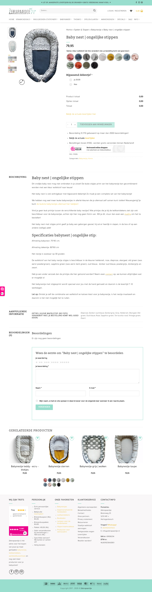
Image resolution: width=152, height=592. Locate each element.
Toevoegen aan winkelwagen (96, 125)
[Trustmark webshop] (97, 148)
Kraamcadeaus (23, 19)
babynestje (21, 550)
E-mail (92, 388)
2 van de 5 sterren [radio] (40, 362)
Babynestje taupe (127, 467)
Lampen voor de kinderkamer (63, 523)
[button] (116, 11)
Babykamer (65, 19)
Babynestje (96, 30)
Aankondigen (107, 19)
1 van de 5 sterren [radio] (36, 362)
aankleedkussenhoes (17, 556)
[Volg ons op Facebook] (136, 2)
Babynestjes (62, 507)
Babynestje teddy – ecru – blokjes (25, 469)
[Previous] (22, 56)
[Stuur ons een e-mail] (142, 2)
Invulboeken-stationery (45, 19)
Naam (39, 388)
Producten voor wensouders (63, 531)
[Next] (59, 56)
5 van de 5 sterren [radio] (64, 362)
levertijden (90, 138)
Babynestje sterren (59, 467)
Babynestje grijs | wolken (93, 467)
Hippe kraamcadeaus (65, 527)
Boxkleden (61, 518)
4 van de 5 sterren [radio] (54, 362)
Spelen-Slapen (91, 19)
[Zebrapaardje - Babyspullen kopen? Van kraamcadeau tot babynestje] (22, 11)
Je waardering (41, 358)
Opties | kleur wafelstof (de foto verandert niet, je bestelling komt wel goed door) (97, 51)
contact (109, 274)
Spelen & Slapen (81, 30)
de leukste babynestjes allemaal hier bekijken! (57, 204)
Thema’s (77, 19)
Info (136, 19)
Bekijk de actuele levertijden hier (81, 114)
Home (11, 19)
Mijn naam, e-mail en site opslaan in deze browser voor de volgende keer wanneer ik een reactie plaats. (82, 401)
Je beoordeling (42, 367)
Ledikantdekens (63, 515)
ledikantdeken (14, 553)
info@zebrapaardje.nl (111, 531)
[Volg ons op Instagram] (139, 2)
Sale (130, 19)
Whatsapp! (112, 525)
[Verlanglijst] (131, 10)
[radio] (70, 57)
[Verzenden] (94, 10)
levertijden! (38, 514)
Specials (121, 19)
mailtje (128, 214)
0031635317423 (109, 528)
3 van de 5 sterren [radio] (46, 362)
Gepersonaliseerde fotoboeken (64, 511)
